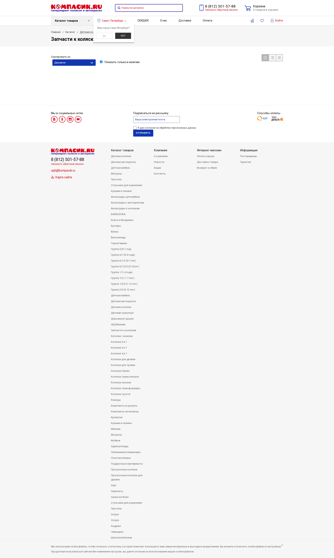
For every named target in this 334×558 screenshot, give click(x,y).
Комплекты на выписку (125, 411)
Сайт (114, 485)
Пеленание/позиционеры (126, 452)
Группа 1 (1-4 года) (122, 272)
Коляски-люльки (121, 382)
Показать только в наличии (122, 62)
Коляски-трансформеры (125, 388)
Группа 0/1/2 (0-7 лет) (123, 260)
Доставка (185, 20)
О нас (163, 20)
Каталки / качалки (122, 336)
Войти (279, 20)
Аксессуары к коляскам (125, 208)
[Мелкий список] (279, 57)
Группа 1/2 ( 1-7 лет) (122, 278)
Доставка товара (207, 162)
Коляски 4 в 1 (119, 353)
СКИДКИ (142, 20)
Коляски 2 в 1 (119, 341)
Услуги (115, 514)
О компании (161, 156)
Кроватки (117, 417)
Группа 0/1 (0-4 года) (123, 254)
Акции (157, 167)
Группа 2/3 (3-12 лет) (123, 289)
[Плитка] (265, 57)
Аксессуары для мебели (125, 196)
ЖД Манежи (118, 324)
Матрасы (116, 173)
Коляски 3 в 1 (119, 347)
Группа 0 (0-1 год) (121, 249)
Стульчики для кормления (126, 185)
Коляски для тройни (123, 365)
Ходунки (116, 526)
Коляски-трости (120, 394)
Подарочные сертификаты (127, 463)
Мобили (115, 440)
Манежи (115, 428)
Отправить (143, 133)
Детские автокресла (123, 162)
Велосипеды (118, 237)
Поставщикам (248, 156)
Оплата (207, 20)
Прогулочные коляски (124, 469)
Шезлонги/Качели (121, 537)
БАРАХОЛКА (118, 214)
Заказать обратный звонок (221, 9)
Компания (160, 150)
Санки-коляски (120, 497)
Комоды (116, 399)
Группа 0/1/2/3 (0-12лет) (125, 266)
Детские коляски (121, 156)
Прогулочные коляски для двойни (126, 477)
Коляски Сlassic (120, 370)
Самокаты (117, 491)
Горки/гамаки (119, 243)
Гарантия (245, 162)
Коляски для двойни (123, 359)
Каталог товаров (66, 20)
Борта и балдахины (122, 220)
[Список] (272, 57)
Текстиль (116, 179)
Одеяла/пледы (120, 446)
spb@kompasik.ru (63, 170)
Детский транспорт (122, 312)
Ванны (114, 231)
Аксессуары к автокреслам (127, 202)
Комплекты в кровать (124, 405)
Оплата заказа (205, 156)
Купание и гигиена (121, 191)
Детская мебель (120, 167)
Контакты (160, 173)
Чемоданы (117, 531)
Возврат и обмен (207, 167)
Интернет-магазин (209, 150)
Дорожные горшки (122, 318)
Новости (159, 162)
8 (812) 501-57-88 (220, 6)
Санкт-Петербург (112, 20)
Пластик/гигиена (121, 457)
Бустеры (116, 225)
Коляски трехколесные (125, 376)
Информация (248, 150)
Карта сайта (63, 177)
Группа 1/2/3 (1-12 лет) (124, 283)
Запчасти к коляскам (123, 330)
